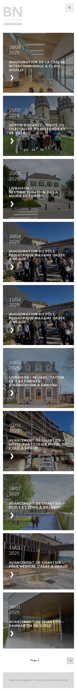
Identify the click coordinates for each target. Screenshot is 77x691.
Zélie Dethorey (58, 680)
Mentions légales (20, 680)
